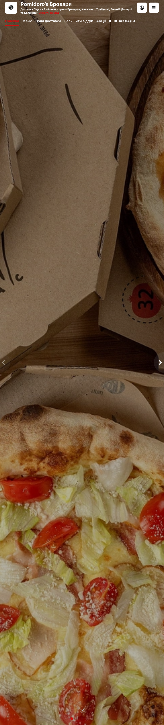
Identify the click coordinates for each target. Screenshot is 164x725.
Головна (12, 21)
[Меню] (154, 8)
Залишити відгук (78, 21)
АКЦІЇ (101, 21)
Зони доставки (48, 21)
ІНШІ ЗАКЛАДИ (122, 21)
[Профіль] (142, 8)
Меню (27, 21)
